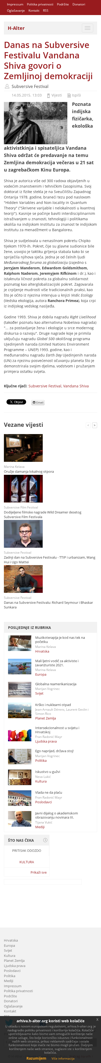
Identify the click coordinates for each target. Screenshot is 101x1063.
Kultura (41, 781)
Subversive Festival (30, 86)
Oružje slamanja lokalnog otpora (29, 471)
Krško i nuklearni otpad (53, 704)
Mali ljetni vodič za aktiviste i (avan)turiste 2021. (56, 663)
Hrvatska (42, 651)
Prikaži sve (39, 872)
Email (39, 402)
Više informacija (63, 1058)
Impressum (15, 4)
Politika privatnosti (40, 4)
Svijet (39, 693)
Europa (40, 674)
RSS (45, 10)
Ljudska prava (46, 741)
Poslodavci (43, 802)
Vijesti (57, 95)
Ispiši (76, 95)
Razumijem (36, 1058)
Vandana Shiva (76, 385)
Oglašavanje (16, 10)
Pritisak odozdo (26, 850)
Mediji (40, 827)
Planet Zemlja (45, 718)
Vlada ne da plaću (48, 792)
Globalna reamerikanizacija (55, 684)
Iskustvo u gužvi (47, 771)
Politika (41, 760)
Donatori (79, 4)
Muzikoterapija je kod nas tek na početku (60, 639)
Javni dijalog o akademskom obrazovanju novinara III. (56, 815)
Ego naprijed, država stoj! (54, 751)
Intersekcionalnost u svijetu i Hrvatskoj (57, 729)
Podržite (63, 4)
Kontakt (33, 10)
